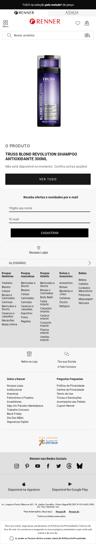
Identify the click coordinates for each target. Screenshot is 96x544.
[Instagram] (16, 467)
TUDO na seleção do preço (48, 4)
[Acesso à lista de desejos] (78, 24)
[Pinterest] (27, 467)
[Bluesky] (79, 467)
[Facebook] (48, 467)
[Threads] (69, 467)
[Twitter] (58, 467)
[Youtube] (37, 467)
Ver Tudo (48, 179)
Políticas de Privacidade (64, 526)
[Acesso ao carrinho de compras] (87, 24)
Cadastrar (49, 233)
